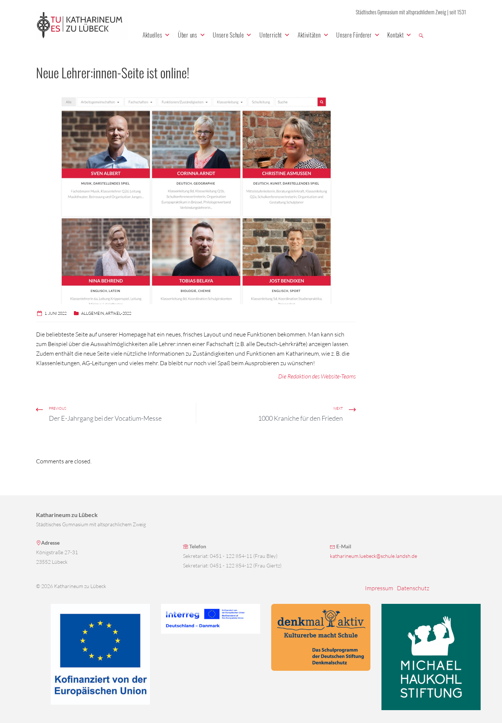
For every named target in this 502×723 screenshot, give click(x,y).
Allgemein (92, 313)
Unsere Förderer (354, 35)
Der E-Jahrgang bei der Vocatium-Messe (105, 418)
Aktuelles (152, 35)
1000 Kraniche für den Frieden (300, 418)
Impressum (379, 588)
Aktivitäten (309, 35)
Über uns (187, 35)
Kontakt (395, 35)
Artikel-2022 (118, 313)
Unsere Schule (228, 35)
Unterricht (270, 35)
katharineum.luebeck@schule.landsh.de (373, 556)
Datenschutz (413, 588)
